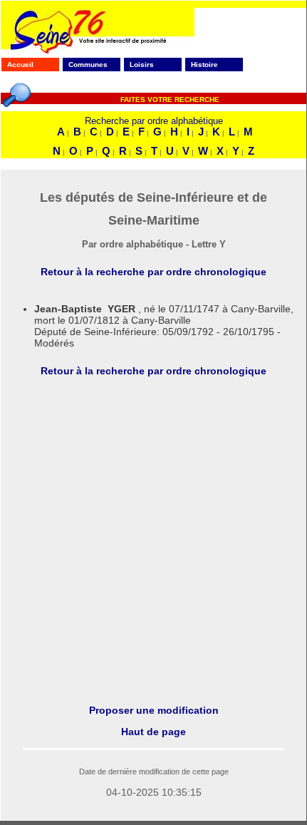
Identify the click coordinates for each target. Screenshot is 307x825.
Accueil (20, 64)
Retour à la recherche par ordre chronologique (153, 271)
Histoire (204, 64)
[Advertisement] (153, 541)
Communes (88, 64)
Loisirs (142, 64)
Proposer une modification (154, 710)
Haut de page (153, 731)
